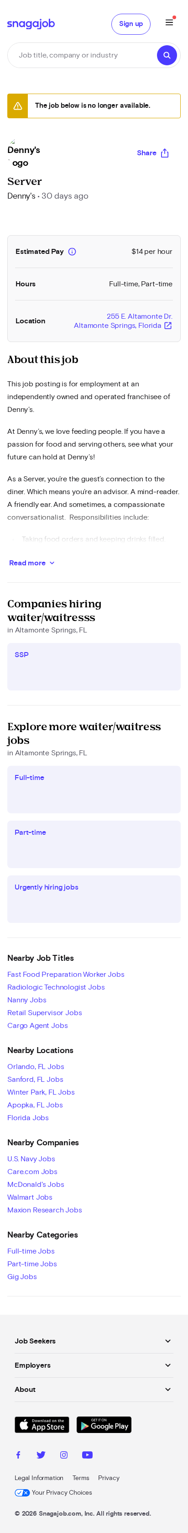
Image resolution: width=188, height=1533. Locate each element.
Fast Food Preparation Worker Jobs (66, 974)
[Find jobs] (167, 55)
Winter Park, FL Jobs (41, 1092)
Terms (81, 1478)
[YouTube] (87, 1456)
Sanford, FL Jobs (35, 1079)
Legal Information (39, 1478)
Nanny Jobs (26, 1000)
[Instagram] (64, 1456)
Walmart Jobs (29, 1197)
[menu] (169, 24)
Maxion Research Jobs (44, 1210)
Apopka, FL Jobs (35, 1105)
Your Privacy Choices (62, 1493)
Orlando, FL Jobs (35, 1066)
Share (147, 153)
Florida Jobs (28, 1118)
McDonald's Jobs (35, 1184)
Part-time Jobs (32, 1264)
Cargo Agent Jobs (37, 1025)
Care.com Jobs (32, 1171)
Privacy (108, 1478)
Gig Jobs (22, 1276)
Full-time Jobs (31, 1251)
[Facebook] (18, 1456)
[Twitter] (41, 1456)
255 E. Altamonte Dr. (123, 321)
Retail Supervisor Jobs (44, 1013)
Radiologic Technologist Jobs (56, 987)
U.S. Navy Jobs (31, 1159)
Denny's (21, 196)
